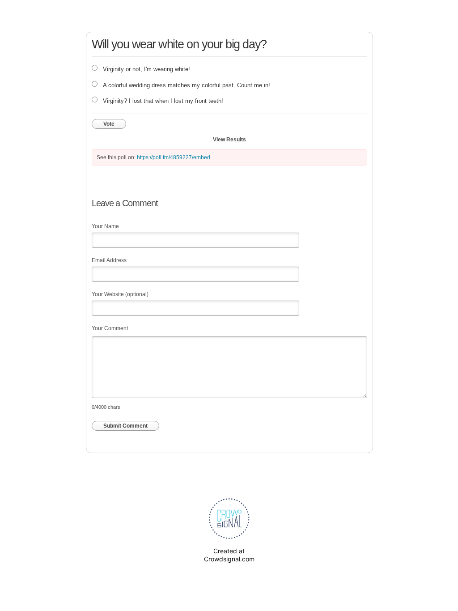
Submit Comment (125, 426)
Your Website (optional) (120, 294)
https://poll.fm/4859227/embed (173, 157)
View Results (229, 139)
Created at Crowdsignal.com (229, 555)
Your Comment (110, 328)
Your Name (105, 226)
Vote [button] (108, 124)
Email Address (109, 260)
